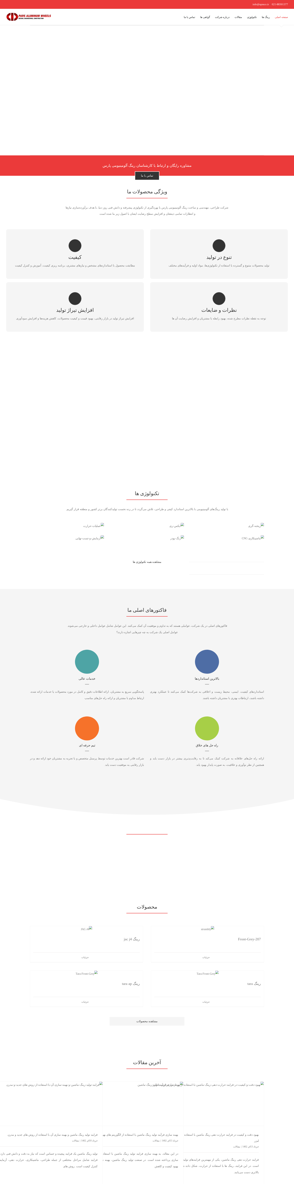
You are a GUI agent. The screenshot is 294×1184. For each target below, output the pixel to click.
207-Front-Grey (249, 939)
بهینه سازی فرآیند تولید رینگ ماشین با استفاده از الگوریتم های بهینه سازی (135, 1134)
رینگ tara (254, 984)
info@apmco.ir (261, 4)
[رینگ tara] (207, 974)
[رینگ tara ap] (86, 974)
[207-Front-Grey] (207, 929)
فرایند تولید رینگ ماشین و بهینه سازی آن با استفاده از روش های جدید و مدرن (53, 1134)
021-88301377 (280, 4)
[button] (178, 17)
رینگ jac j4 (132, 939)
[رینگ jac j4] (86, 929)
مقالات (236, 1146)
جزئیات (206, 957)
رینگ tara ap (131, 984)
